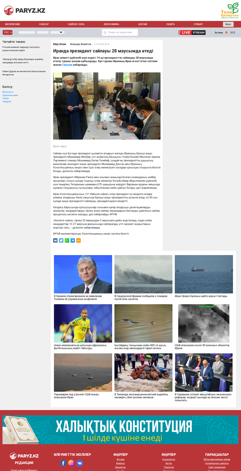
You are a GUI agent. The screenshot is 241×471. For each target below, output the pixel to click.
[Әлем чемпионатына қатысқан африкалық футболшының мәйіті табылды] (83, 323)
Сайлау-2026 (76, 24)
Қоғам (142, 24)
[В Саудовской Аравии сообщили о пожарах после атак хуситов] (143, 274)
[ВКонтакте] (55, 241)
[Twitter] (61, 241)
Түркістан (169, 467)
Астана (120, 459)
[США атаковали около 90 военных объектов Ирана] (204, 323)
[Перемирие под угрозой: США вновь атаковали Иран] (83, 372)
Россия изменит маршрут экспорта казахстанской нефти (21, 49)
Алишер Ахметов (80, 44)
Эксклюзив (12, 24)
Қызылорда (168, 459)
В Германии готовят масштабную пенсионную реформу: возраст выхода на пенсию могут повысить (203, 397)
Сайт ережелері (217, 467)
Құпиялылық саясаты (217, 463)
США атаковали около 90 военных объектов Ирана (202, 347)
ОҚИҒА (170, 24)
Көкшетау (120, 467)
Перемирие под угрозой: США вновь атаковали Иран (76, 396)
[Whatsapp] (67, 241)
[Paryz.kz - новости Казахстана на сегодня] (24, 10)
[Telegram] (72, 241)
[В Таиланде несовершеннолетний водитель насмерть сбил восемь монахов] (143, 372)
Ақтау (169, 463)
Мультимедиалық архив (217, 459)
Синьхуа (67, 64)
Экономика (111, 24)
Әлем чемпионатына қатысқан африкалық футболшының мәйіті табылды (80, 347)
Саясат (44, 24)
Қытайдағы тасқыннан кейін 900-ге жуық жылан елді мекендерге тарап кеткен (140, 347)
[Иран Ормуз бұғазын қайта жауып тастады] (204, 274)
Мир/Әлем (59, 44)
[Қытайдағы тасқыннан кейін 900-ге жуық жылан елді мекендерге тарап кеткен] (143, 323)
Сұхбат (198, 24)
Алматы (120, 463)
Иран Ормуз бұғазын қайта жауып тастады (201, 296)
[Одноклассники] (78, 241)
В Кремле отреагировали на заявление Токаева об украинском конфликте (78, 298)
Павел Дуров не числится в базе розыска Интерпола (24, 73)
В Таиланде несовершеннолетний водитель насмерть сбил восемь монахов (141, 396)
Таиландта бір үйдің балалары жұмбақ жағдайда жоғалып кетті (22, 61)
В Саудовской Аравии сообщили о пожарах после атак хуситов (140, 298)
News (228, 24)
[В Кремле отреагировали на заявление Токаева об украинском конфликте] (83, 274)
